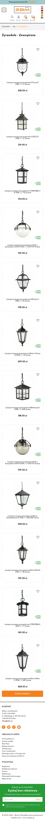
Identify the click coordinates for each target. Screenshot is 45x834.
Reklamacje (6, 774)
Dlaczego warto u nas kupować (13, 753)
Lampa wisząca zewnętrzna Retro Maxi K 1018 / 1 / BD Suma (22, 679)
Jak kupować (7, 749)
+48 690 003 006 (9, 718)
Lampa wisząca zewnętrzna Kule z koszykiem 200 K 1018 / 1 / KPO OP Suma (22, 246)
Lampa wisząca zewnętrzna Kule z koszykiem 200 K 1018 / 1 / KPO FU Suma (22, 462)
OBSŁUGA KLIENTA (10, 734)
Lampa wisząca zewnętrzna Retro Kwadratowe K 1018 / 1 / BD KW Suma (22, 517)
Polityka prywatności (9, 769)
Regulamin (6, 766)
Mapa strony (6, 779)
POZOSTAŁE (7, 762)
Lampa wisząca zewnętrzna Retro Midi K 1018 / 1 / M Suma (22, 571)
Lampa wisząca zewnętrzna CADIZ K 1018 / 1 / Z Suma (22, 137)
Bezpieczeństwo (8, 746)
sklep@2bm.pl (7, 721)
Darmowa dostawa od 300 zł (13, 756)
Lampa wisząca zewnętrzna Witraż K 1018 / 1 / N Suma (22, 300)
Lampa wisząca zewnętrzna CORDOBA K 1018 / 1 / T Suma (22, 625)
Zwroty (4, 771)
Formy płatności (8, 739)
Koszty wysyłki (7, 741)
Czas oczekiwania (8, 751)
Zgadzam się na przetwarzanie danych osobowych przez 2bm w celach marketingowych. (23, 805)
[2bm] (22, 9)
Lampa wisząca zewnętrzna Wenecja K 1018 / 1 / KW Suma (22, 408)
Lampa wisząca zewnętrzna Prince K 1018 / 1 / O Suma (22, 83)
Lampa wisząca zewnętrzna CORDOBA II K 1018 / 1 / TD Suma (22, 192)
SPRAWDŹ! (32, 2)
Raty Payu (5, 744)
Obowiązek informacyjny (11, 776)
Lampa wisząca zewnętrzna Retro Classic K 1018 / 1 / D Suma (22, 354)
